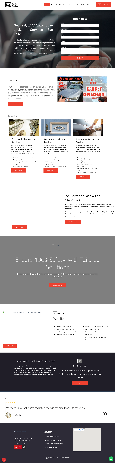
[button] (59, 89)
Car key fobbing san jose (52, 436)
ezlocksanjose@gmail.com (22, 440)
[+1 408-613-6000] (77, 5)
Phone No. (64, 29)
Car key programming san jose (53, 440)
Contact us (66, 5)
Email (62, 35)
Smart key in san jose (51, 447)
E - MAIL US (105, 5)
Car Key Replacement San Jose (54, 443)
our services (55, 5)
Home (47, 5)
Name (62, 23)
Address (63, 41)
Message (63, 47)
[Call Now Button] (4, 460)
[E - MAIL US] (99, 5)
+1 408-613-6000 (84, 5)
